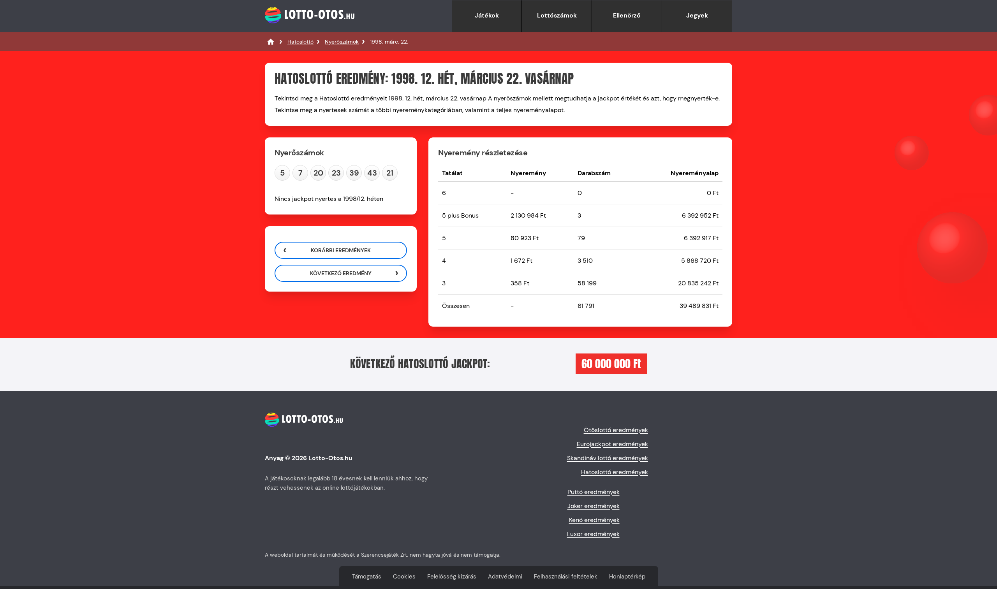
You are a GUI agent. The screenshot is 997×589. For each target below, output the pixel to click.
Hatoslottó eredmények (614, 472)
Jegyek (697, 15)
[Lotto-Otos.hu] (309, 28)
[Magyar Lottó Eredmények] (271, 41)
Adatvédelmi (505, 576)
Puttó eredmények (593, 492)
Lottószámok (557, 15)
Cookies (404, 576)
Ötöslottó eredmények (616, 430)
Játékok (487, 15)
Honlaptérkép (627, 576)
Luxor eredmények (593, 534)
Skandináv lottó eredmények (607, 458)
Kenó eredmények (594, 520)
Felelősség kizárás (451, 576)
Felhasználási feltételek (565, 576)
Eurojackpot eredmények (612, 444)
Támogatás (366, 576)
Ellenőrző (627, 15)
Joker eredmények (593, 506)
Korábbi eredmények (341, 250)
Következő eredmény (341, 273)
